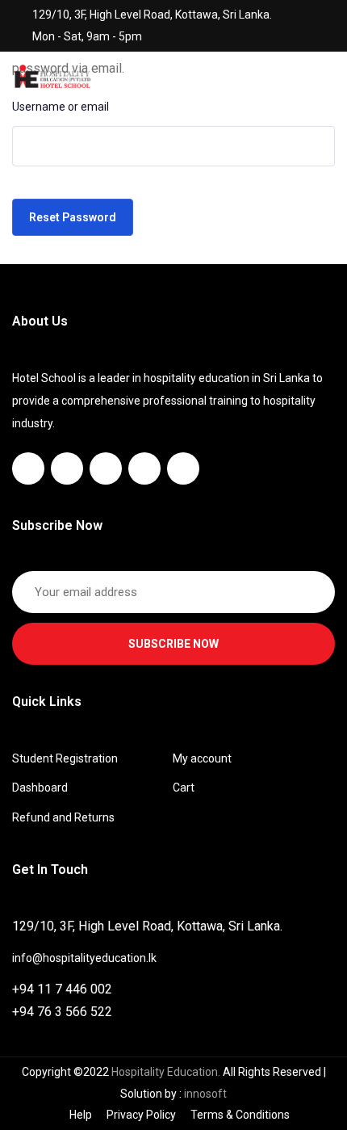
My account (202, 758)
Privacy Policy (141, 1114)
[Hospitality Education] (52, 75)
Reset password (72, 217)
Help (80, 1114)
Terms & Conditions (240, 1114)
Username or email (60, 106)
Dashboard (40, 787)
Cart (183, 787)
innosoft (205, 1093)
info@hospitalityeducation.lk (84, 957)
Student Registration (65, 758)
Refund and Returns (63, 817)
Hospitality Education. (167, 1071)
